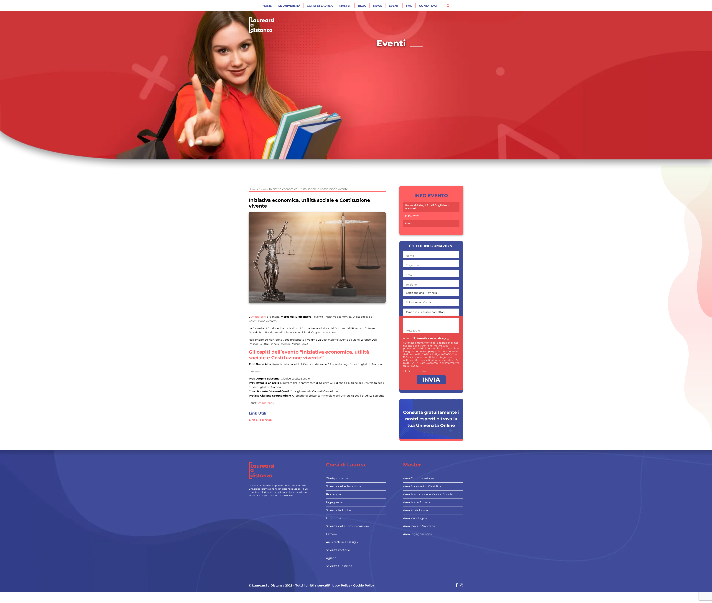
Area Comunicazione (418, 478)
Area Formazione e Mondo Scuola (428, 494)
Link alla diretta (260, 419)
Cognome (412, 265)
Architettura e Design (342, 542)
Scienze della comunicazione (347, 526)
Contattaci (428, 5)
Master (345, 5)
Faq (409, 5)
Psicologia (333, 494)
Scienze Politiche (338, 510)
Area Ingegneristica (417, 534)
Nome (410, 255)
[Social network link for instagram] (461, 585)
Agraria (331, 558)
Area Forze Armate (417, 502)
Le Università (289, 5)
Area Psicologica (415, 518)
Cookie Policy (363, 585)
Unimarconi (258, 316)
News (377, 5)
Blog (362, 5)
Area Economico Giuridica (422, 486)
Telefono (411, 284)
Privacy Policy (339, 585)
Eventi (394, 5)
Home (267, 5)
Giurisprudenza (337, 478)
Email (409, 275)
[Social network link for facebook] (456, 585)
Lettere (331, 534)
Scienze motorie (338, 550)
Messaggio (413, 330)
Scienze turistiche (339, 566)
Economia (333, 518)
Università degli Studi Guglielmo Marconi (427, 207)
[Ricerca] (448, 5)
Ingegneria (334, 502)
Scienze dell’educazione (343, 486)
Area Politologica (415, 510)
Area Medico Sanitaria (419, 526)
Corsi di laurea (320, 5)
